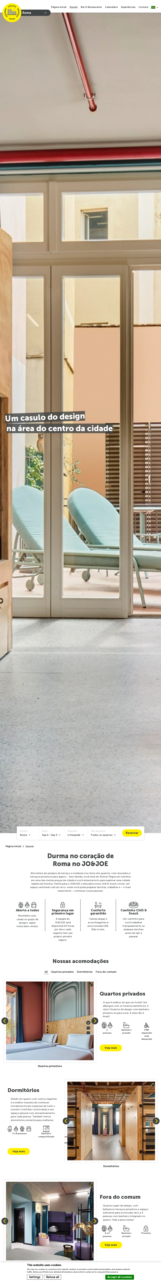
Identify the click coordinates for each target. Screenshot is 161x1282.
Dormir (74, 7)
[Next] (94, 1020)
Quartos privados (62, 972)
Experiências (128, 7)
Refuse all (52, 1277)
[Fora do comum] (50, 1221)
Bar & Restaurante (91, 7)
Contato (143, 7)
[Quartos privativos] (50, 1020)
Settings (34, 1277)
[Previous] (4, 1020)
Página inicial (59, 7)
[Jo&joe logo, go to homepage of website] (12, 12)
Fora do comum (106, 972)
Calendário (111, 7)
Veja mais (111, 1047)
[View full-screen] (50, 1020)
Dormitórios (84, 972)
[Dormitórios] (111, 1121)
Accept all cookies (119, 1277)
